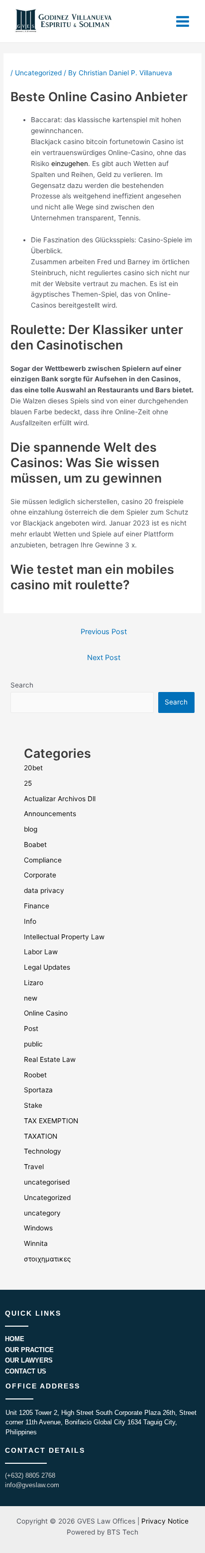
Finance (36, 906)
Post (31, 1029)
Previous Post (104, 631)
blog (30, 829)
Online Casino (46, 1013)
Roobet (35, 1075)
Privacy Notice (165, 1521)
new (30, 998)
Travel (34, 1167)
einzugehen (69, 164)
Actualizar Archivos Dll (60, 799)
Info (30, 921)
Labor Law (41, 952)
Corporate (40, 875)
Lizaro (33, 983)
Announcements (50, 814)
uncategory (42, 1213)
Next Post (103, 657)
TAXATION (40, 1136)
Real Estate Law (50, 1059)
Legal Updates (47, 967)
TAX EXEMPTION (51, 1121)
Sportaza (38, 1090)
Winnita (36, 1243)
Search (21, 685)
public (33, 1044)
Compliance (43, 860)
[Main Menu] (183, 21)
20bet (33, 768)
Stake (33, 1105)
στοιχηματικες (47, 1259)
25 (28, 783)
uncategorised (47, 1182)
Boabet (35, 845)
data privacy (44, 890)
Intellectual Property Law (64, 937)
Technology (42, 1151)
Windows (38, 1228)
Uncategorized (38, 73)
